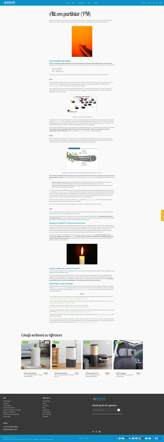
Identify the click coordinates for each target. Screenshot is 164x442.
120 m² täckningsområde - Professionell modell (92, 375)
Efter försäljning (47, 412)
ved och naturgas (58, 121)
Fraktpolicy (23, 439)
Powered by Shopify (13, 437)
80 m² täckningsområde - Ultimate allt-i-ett (64, 375)
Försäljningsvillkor (35, 439)
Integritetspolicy (12, 439)
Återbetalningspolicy (6, 439)
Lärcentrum (46, 405)
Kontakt (45, 403)
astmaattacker (81, 130)
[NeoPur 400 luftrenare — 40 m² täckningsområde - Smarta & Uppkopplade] (35, 354)
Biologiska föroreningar (89, 234)
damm (57, 85)
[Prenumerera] (118, 410)
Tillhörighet (45, 416)
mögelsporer (52, 85)
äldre (50, 191)
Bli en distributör (47, 414)
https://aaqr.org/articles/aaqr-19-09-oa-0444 (86, 322)
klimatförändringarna (91, 199)
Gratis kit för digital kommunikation (12, 410)
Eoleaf (25, 371)
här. (92, 196)
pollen (105, 123)
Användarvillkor (18, 439)
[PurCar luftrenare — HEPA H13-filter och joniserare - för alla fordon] (128, 354)
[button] (144, 2)
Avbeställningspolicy (50, 439)
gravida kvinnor (64, 191)
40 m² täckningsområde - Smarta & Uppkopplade (33, 375)
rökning (73, 236)
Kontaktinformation (29, 439)
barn (57, 191)
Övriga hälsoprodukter (9, 407)
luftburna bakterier (84, 289)
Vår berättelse (46, 401)
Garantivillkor (46, 410)
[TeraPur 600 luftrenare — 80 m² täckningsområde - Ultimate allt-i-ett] (66, 354)
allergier (89, 130)
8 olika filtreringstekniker (59, 287)
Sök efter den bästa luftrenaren (11, 414)
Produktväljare (7, 401)
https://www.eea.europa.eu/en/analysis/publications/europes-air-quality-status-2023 (69, 307)
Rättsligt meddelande (42, 439)
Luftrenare (6, 403)
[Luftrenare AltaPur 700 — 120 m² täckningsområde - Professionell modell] (97, 354)
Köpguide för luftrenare (9, 412)
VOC (76, 289)
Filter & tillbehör (7, 405)
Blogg (44, 407)
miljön (78, 199)
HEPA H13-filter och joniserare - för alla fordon (125, 375)
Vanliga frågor (6, 416)
